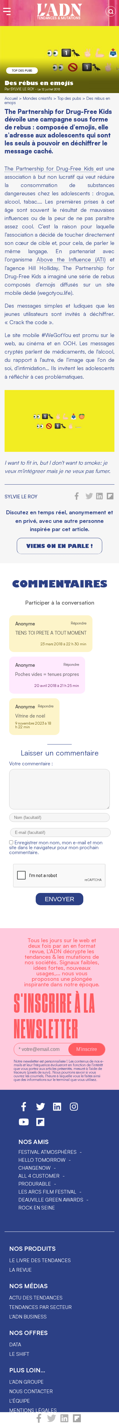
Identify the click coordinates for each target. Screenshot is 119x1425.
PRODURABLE (34, 1184)
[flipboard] (77, 1421)
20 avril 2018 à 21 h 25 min (56, 685)
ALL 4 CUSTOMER (39, 1176)
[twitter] (51, 1421)
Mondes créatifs (37, 98)
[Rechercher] (111, 11)
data (15, 1344)
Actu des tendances (36, 1298)
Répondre (78, 623)
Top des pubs (22, 70)
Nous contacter (31, 1391)
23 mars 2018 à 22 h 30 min (63, 644)
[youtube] (24, 1125)
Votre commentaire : (31, 763)
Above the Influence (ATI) (71, 259)
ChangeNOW (34, 1168)
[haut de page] (108, 1417)
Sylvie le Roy (22, 89)
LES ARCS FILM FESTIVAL (47, 1192)
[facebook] (39, 1421)
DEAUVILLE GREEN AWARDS (50, 1200)
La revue (20, 1270)
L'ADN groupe (26, 1382)
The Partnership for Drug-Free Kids (50, 168)
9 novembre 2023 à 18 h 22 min (33, 725)
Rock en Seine (36, 1208)
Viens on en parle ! (59, 546)
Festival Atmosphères (47, 1152)
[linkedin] (64, 1421)
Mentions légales (33, 1410)
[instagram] (74, 1109)
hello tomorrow (42, 1160)
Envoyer (59, 899)
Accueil (11, 98)
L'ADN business (28, 1317)
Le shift (19, 1354)
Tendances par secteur (40, 1307)
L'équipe (19, 1401)
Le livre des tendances (40, 1260)
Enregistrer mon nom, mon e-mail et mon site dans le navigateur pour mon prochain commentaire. (56, 847)
